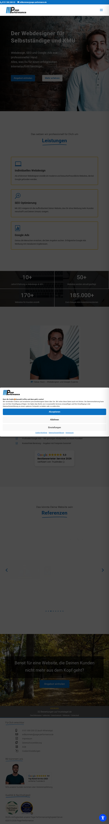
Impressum (70, 433)
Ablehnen (54, 419)
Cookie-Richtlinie (41, 433)
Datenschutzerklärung (56, 433)
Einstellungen (54, 427)
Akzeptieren (54, 412)
